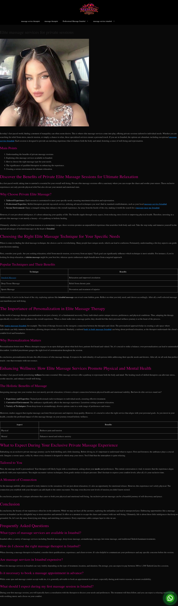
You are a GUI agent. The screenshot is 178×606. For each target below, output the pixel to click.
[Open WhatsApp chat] (170, 598)
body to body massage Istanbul (97, 329)
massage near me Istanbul (147, 207)
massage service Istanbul (155, 204)
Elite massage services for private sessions (37, 32)
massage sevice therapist (30, 21)
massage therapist (51, 21)
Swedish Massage (8, 277)
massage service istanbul (102, 21)
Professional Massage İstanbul (74, 21)
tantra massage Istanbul (15, 325)
